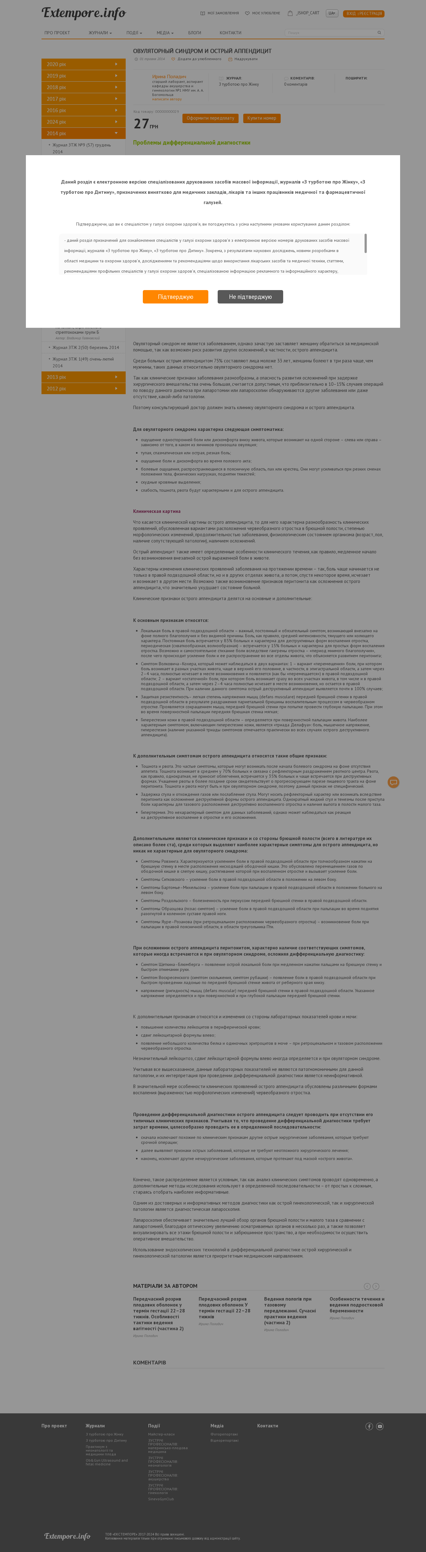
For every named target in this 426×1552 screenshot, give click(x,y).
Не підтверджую (250, 296)
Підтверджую (175, 296)
